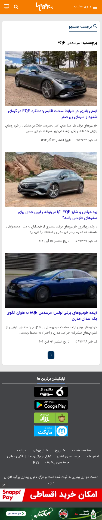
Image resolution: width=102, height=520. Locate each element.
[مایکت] (51, 432)
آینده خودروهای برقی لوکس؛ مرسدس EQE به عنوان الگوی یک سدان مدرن (52, 316)
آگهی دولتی (15, 456)
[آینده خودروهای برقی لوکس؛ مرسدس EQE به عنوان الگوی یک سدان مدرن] (51, 280)
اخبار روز (60, 450)
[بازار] (51, 419)
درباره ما (21, 450)
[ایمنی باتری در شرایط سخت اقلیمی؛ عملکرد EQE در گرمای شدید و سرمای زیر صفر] (51, 78)
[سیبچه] (51, 392)
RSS (36, 462)
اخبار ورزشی (41, 450)
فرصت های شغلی (68, 456)
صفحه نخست (81, 450)
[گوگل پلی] (51, 406)
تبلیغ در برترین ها (40, 456)
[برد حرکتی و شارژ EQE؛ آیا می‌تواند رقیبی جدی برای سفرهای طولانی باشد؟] (51, 179)
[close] (4, 485)
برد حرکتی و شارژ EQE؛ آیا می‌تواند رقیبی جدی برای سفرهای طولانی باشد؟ (57, 215)
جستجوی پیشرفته (57, 462)
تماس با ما (93, 456)
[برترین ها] (44, 6)
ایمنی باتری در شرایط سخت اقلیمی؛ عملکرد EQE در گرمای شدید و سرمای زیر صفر (52, 114)
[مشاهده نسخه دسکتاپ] (6, 6)
